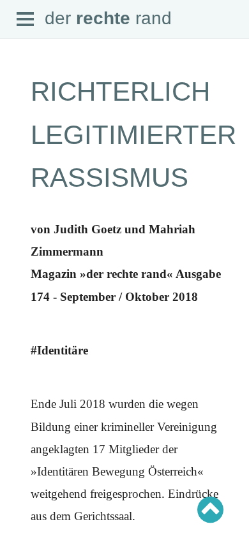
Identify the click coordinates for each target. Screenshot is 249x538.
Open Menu (25, 20)
